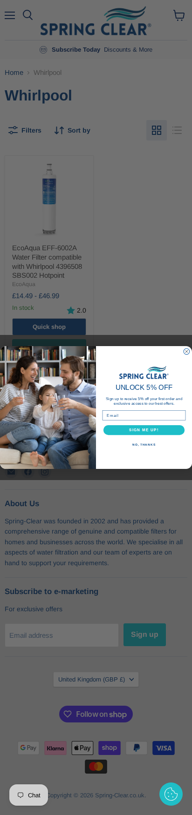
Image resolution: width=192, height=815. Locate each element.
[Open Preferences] (171, 794)
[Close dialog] (187, 351)
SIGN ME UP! (144, 430)
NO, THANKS (144, 444)
